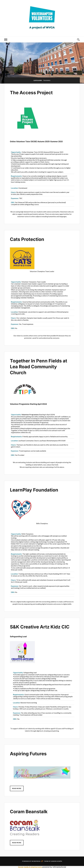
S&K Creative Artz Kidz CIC (39, 627)
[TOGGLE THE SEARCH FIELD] (78, 39)
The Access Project (31, 92)
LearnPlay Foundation (34, 490)
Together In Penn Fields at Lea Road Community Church (38, 366)
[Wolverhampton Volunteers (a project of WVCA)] (42, 30)
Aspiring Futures (28, 753)
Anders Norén (56, 861)
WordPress (36, 861)
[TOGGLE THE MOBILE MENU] (5, 39)
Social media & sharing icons (30, 867)
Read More (16, 788)
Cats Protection (27, 239)
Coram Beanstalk (29, 811)
